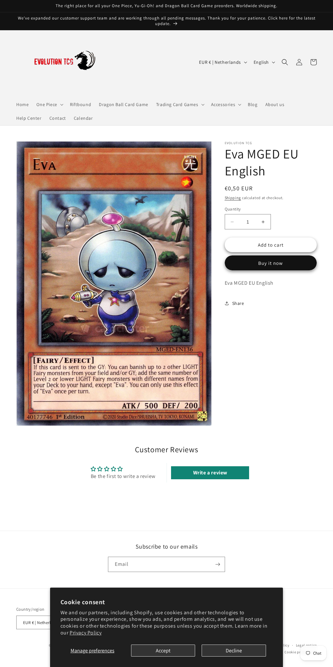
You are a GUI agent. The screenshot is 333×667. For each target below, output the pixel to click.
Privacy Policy (85, 632)
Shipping (233, 197)
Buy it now (270, 263)
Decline (234, 650)
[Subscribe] (217, 564)
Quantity (233, 209)
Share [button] (238, 303)
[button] (49, 104)
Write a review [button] (210, 472)
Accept (163, 650)
